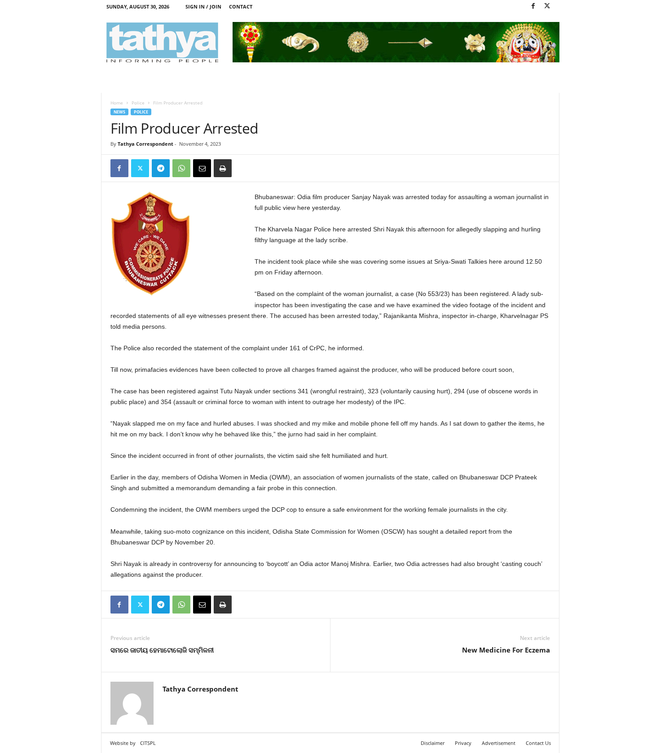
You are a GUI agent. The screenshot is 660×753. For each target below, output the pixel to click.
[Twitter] (547, 6)
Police (138, 103)
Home (116, 103)
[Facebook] (533, 6)
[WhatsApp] (181, 168)
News (119, 112)
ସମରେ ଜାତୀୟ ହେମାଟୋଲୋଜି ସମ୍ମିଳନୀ (162, 649)
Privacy (463, 743)
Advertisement (498, 743)
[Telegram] (161, 168)
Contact (240, 6)
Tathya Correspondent (145, 143)
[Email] (202, 168)
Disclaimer (432, 743)
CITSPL (148, 743)
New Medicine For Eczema (506, 649)
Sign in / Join (203, 6)
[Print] (223, 168)
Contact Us (538, 743)
